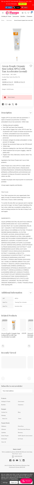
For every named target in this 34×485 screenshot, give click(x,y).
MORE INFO (22, 4)
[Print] (10, 104)
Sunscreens (16, 16)
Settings (5, 482)
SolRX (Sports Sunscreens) (25, 435)
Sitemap (3, 415)
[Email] (7, 104)
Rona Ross (21, 426)
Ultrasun (3, 429)
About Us (4, 418)
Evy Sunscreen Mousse (24, 429)
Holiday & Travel (6, 16)
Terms (20, 418)
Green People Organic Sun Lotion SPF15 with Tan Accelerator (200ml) (10, 335)
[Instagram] (24, 460)
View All (3, 442)
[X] (13, 104)
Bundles (22, 16)
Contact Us (4, 412)
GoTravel (20, 439)
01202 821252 (20, 452)
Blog (19, 412)
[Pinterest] (16, 104)
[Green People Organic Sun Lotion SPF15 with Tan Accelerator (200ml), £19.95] (13, 325)
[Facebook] (3, 104)
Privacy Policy (14, 479)
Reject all (14, 482)
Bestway (20, 432)
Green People (4, 435)
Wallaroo (3, 426)
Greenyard (4, 439)
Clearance (29, 16)
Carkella (3, 432)
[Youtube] (17, 460)
